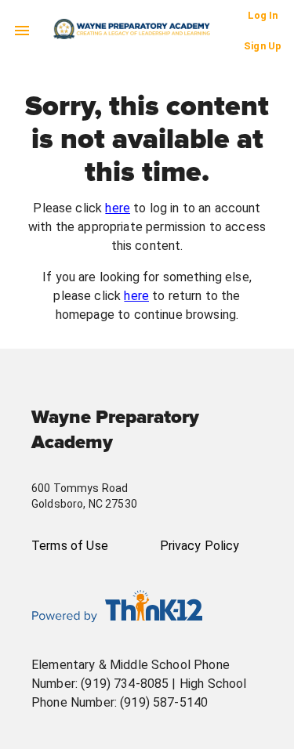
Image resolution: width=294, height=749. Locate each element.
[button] (148, 29)
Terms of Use (69, 545)
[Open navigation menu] (22, 30)
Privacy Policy (200, 545)
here (117, 208)
